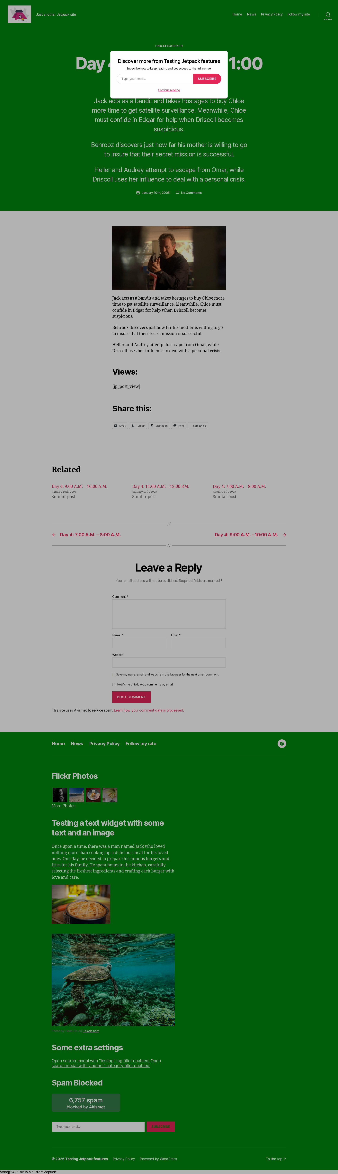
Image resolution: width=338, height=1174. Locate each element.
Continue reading (169, 90)
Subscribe (207, 79)
